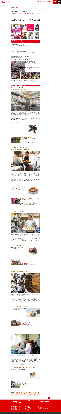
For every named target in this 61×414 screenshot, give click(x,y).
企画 (27, 394)
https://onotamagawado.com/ (26, 324)
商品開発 (16, 7)
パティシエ (34, 13)
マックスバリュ (34, 393)
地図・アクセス (42, 1)
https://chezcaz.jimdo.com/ (25, 263)
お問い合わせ (47, 1)
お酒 (20, 13)
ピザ (37, 13)
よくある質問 (37, 1)
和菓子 (21, 393)
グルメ (25, 13)
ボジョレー (16, 392)
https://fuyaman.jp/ (24, 385)
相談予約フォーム (41, 401)
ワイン (30, 392)
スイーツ (29, 13)
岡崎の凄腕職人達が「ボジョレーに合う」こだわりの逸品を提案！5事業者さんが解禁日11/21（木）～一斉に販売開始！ (25, 20)
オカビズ (22, 13)
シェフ (27, 13)
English (50, 1)
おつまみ (18, 13)
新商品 (34, 394)
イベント (20, 7)
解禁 (19, 392)
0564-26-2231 (32, 400)
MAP (15, 407)
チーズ (32, 13)
